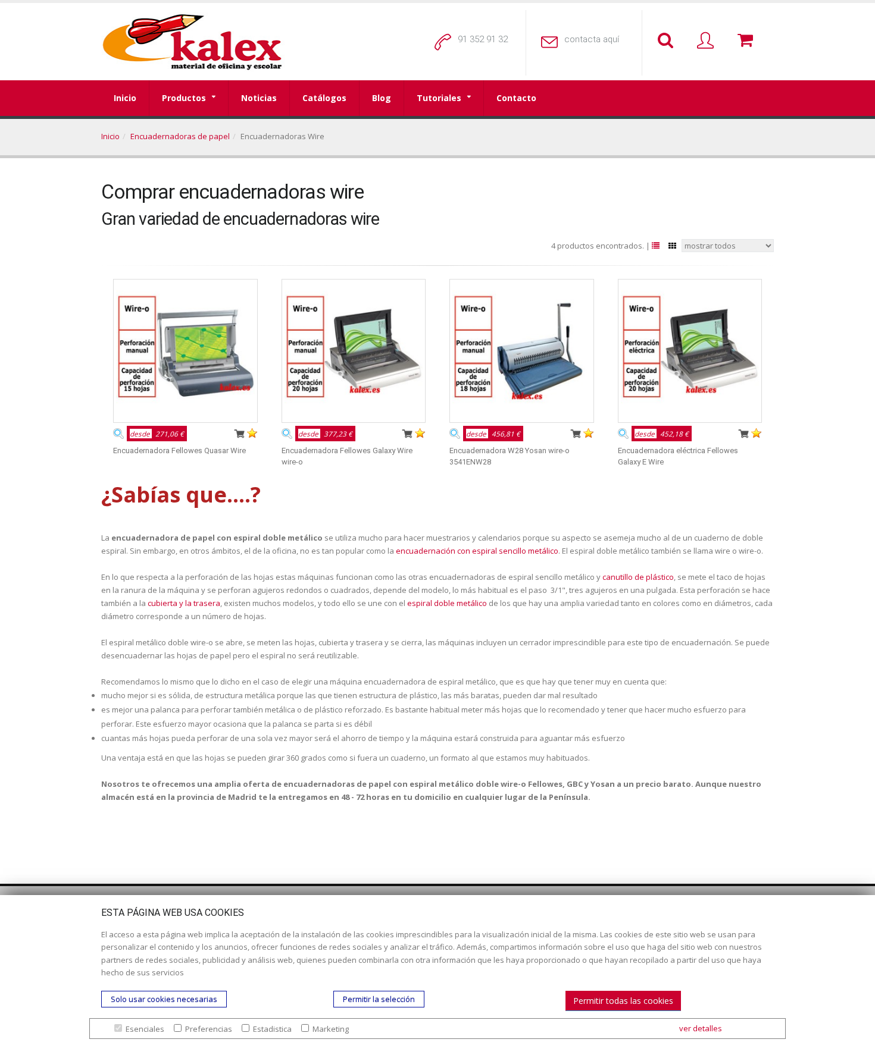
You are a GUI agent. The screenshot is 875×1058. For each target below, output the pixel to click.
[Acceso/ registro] (707, 41)
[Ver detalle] (118, 433)
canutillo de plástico (638, 577)
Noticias (259, 97)
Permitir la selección (379, 999)
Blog (381, 97)
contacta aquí (591, 39)
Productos (184, 97)
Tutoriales (439, 97)
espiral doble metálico (447, 603)
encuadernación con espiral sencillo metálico (477, 550)
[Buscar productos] (668, 41)
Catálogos (324, 97)
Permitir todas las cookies (623, 1000)
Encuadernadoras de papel (180, 136)
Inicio (125, 97)
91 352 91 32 (483, 39)
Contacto (516, 97)
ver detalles (700, 1028)
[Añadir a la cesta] (239, 433)
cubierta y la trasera (184, 603)
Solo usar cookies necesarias (164, 999)
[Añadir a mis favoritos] (252, 433)
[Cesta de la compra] (747, 41)
